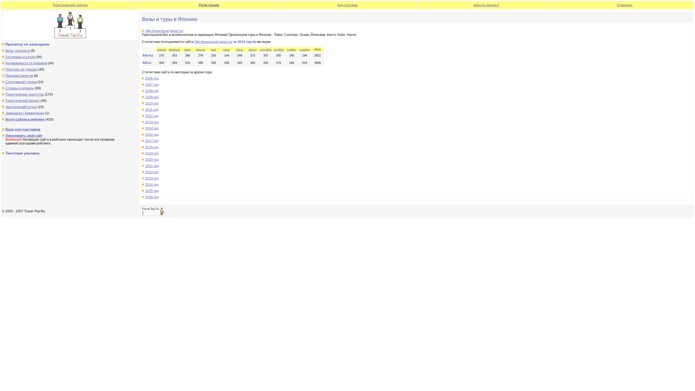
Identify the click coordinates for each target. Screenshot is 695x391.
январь (161, 49)
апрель (200, 49)
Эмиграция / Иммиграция (24, 113)
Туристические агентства (24, 94)
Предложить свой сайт (23, 136)
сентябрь (266, 49)
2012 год (152, 116)
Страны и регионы (19, 88)
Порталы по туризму (21, 69)
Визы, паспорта (17, 51)
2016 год (152, 135)
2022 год (152, 172)
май (213, 49)
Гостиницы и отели (20, 57)
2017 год (152, 141)
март (187, 49)
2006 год (152, 78)
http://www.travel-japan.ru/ (164, 31)
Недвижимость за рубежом (26, 63)
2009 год (152, 97)
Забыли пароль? (486, 5)
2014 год (152, 128)
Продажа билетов (19, 76)
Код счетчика (347, 5)
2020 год (152, 160)
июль (239, 49)
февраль (174, 49)
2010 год (152, 103)
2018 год (152, 147)
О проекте (625, 5)
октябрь (279, 49)
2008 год (152, 91)
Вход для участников (22, 129)
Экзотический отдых (21, 107)
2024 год (152, 185)
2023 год (152, 178)
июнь (226, 49)
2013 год (152, 122)
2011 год (151, 110)
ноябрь (291, 49)
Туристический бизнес (22, 101)
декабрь (304, 49)
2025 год (152, 191)
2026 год (152, 197)
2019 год (152, 153)
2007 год (152, 85)
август (253, 49)
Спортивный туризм (21, 82)
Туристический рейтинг (70, 5)
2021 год (152, 166)
